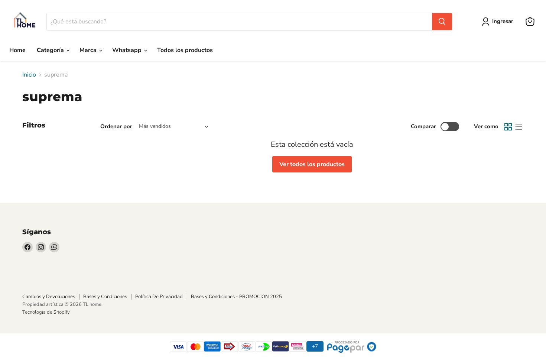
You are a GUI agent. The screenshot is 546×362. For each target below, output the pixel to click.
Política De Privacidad (159, 296)
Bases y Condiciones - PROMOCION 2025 (236, 296)
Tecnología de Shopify (46, 312)
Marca (88, 50)
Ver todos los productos (312, 164)
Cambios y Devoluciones (48, 296)
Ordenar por (116, 126)
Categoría (51, 50)
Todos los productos (185, 50)
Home (17, 50)
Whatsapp (127, 50)
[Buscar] (442, 21)
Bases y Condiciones (105, 296)
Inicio (29, 74)
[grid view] (508, 127)
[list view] (518, 127)
